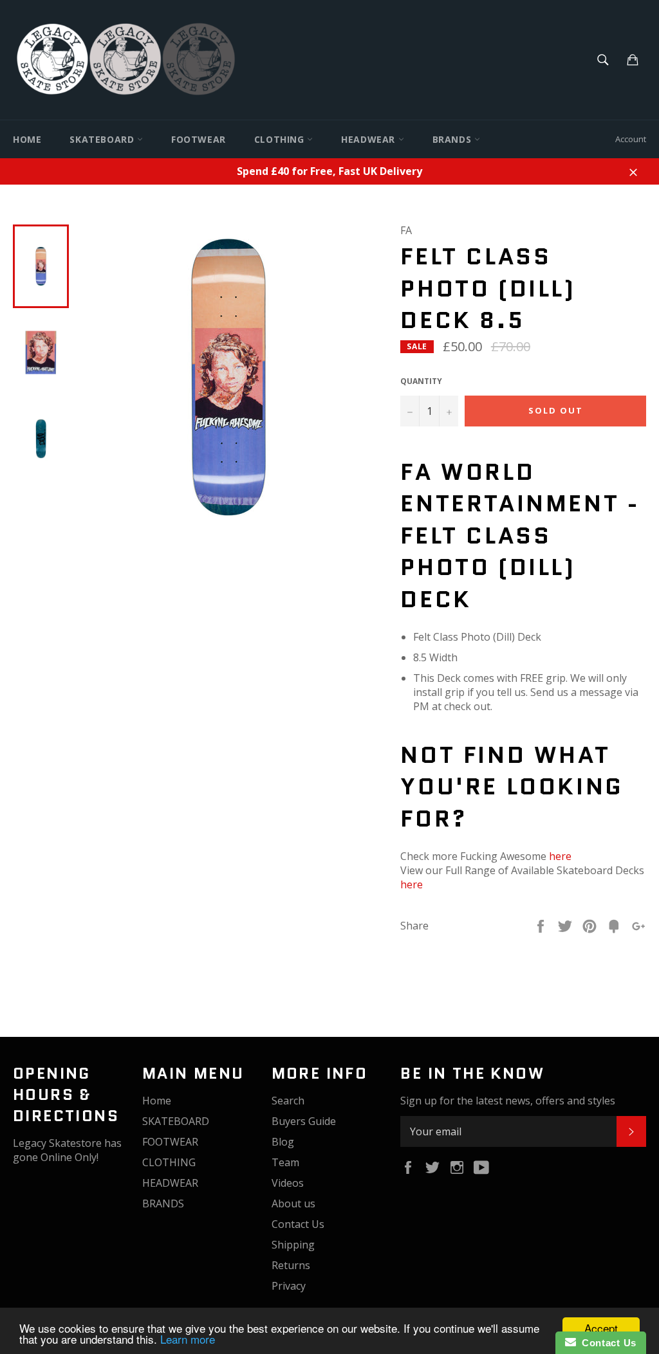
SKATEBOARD (103, 139)
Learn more (187, 1339)
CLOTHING (280, 139)
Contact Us (298, 1224)
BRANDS (453, 139)
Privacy (289, 1286)
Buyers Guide (304, 1121)
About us (293, 1203)
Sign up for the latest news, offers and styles (507, 1100)
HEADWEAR (369, 139)
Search (288, 1100)
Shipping (293, 1245)
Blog (283, 1142)
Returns (291, 1265)
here (560, 856)
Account (630, 139)
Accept (601, 1328)
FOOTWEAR (198, 139)
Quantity (421, 381)
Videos (288, 1183)
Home (27, 139)
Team (285, 1162)
